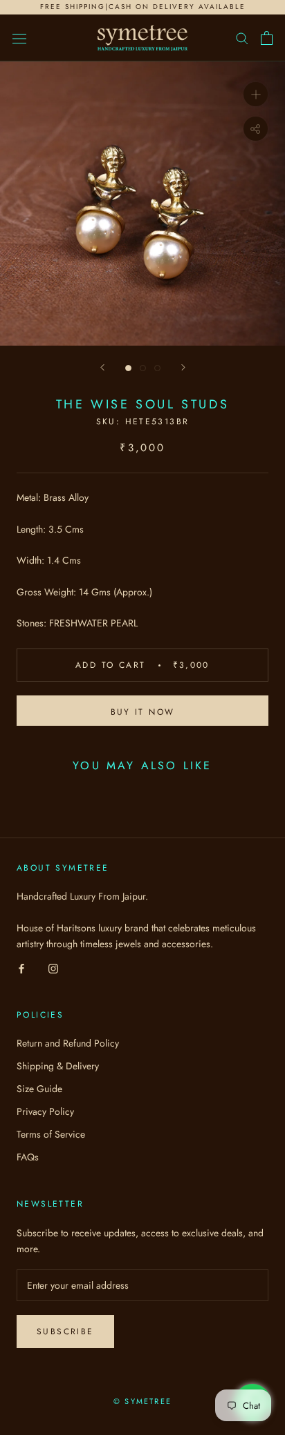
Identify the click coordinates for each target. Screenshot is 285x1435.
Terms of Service (51, 1134)
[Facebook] (21, 968)
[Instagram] (53, 968)
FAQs (28, 1157)
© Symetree (142, 1401)
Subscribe (65, 1331)
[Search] (242, 37)
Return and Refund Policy (68, 1043)
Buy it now (143, 712)
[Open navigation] (19, 37)
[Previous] (102, 367)
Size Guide (39, 1089)
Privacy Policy (45, 1111)
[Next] (183, 367)
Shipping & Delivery (58, 1066)
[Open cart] (267, 38)
